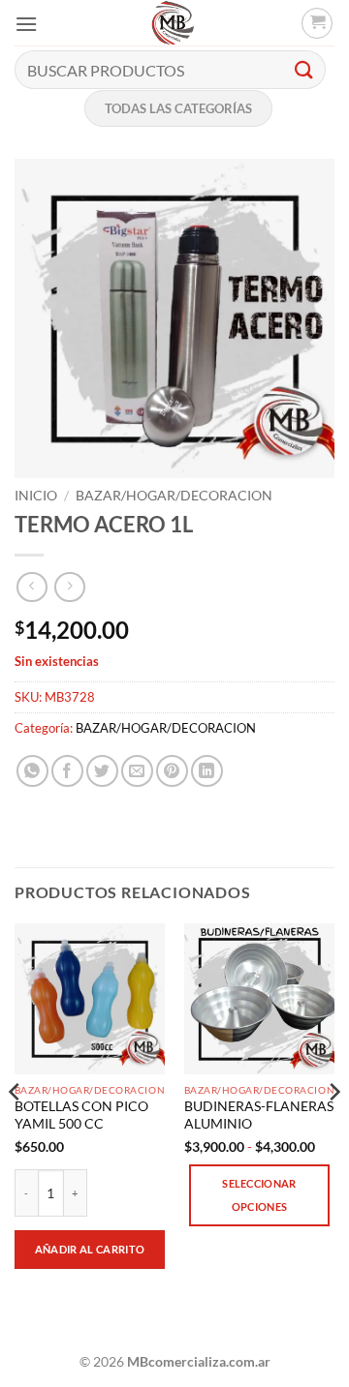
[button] (26, 23)
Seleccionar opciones (259, 1195)
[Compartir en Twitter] (102, 771)
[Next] (333, 1130)
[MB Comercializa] (172, 22)
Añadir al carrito (90, 1249)
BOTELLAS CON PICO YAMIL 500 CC (81, 1115)
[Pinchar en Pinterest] (172, 771)
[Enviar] (304, 69)
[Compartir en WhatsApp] (32, 771)
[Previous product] (69, 587)
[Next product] (31, 587)
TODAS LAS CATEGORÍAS (178, 108)
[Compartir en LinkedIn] (207, 771)
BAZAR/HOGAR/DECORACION (174, 495)
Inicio (36, 495)
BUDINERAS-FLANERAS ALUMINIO (258, 1115)
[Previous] (15, 1130)
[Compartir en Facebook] (67, 771)
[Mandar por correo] (137, 771)
